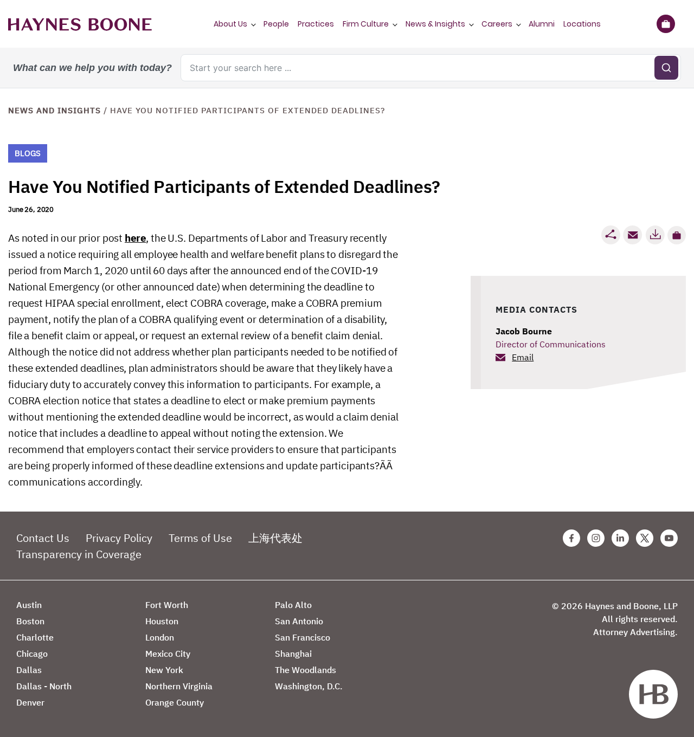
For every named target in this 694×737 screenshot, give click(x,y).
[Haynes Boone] (80, 24)
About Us (230, 23)
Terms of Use (200, 538)
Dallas (29, 669)
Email (523, 357)
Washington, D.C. (309, 686)
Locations (582, 23)
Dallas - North (44, 686)
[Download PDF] (655, 234)
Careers (496, 23)
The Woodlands (305, 669)
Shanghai (293, 653)
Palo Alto (293, 604)
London (159, 637)
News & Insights (435, 23)
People (276, 23)
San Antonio (299, 621)
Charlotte (35, 637)
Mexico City (167, 653)
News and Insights (54, 110)
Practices (316, 23)
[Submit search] (666, 68)
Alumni (542, 23)
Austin (29, 604)
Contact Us (42, 538)
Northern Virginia (179, 686)
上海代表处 (275, 538)
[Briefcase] (665, 24)
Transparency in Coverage (79, 554)
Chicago (32, 653)
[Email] (632, 234)
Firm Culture (366, 23)
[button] (676, 235)
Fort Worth (166, 604)
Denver (30, 702)
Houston (161, 621)
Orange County (174, 702)
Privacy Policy (119, 538)
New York (164, 669)
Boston (30, 621)
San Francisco (302, 637)
